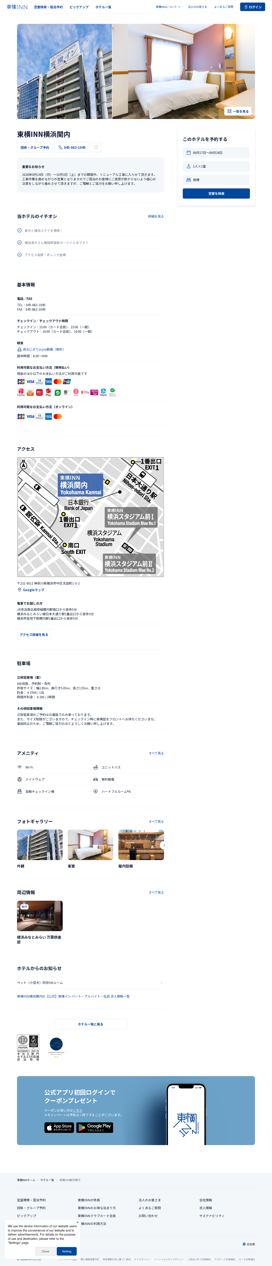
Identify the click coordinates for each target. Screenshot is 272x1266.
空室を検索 (216, 193)
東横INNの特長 (89, 1200)
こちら (77, 1110)
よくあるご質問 (223, 7)
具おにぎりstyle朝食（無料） (44, 349)
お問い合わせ (148, 1215)
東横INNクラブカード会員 (97, 1215)
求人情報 (205, 1208)
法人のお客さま (197, 7)
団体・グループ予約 (35, 147)
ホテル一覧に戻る (90, 1024)
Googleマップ (33, 590)
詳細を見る (156, 216)
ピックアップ (79, 7)
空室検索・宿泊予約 (48, 7)
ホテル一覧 (103, 7)
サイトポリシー (142, 1259)
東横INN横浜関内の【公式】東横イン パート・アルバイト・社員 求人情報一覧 (73, 996)
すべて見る (156, 753)
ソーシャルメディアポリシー (169, 1259)
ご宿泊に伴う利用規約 (199, 1259)
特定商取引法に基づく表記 (117, 1259)
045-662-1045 (75, 147)
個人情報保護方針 (90, 1259)
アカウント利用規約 (224, 1259)
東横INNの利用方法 (92, 1223)
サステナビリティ (212, 1215)
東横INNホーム (26, 1180)
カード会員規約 (247, 1259)
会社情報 (205, 1200)
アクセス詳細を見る (34, 634)
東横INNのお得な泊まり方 (97, 1208)
